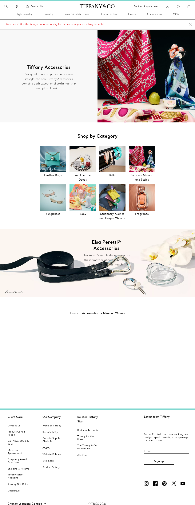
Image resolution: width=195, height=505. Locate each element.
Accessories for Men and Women (103, 313)
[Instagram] (147, 483)
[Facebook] (156, 483)
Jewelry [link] (48, 14)
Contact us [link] (36, 6)
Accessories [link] (154, 14)
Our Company (51, 417)
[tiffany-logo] (97, 6)
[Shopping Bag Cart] (188, 6)
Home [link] (132, 14)
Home (74, 313)
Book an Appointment (146, 6)
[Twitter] (174, 483)
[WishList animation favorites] (178, 6)
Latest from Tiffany (157, 416)
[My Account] (167, 6)
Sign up (159, 461)
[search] (6, 6)
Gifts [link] (176, 14)
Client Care (15, 417)
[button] (6, 6)
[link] (16, 6)
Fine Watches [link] (108, 14)
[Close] (190, 25)
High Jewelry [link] (24, 14)
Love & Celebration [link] (76, 14)
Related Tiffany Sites (87, 419)
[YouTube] (184, 483)
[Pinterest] (165, 483)
